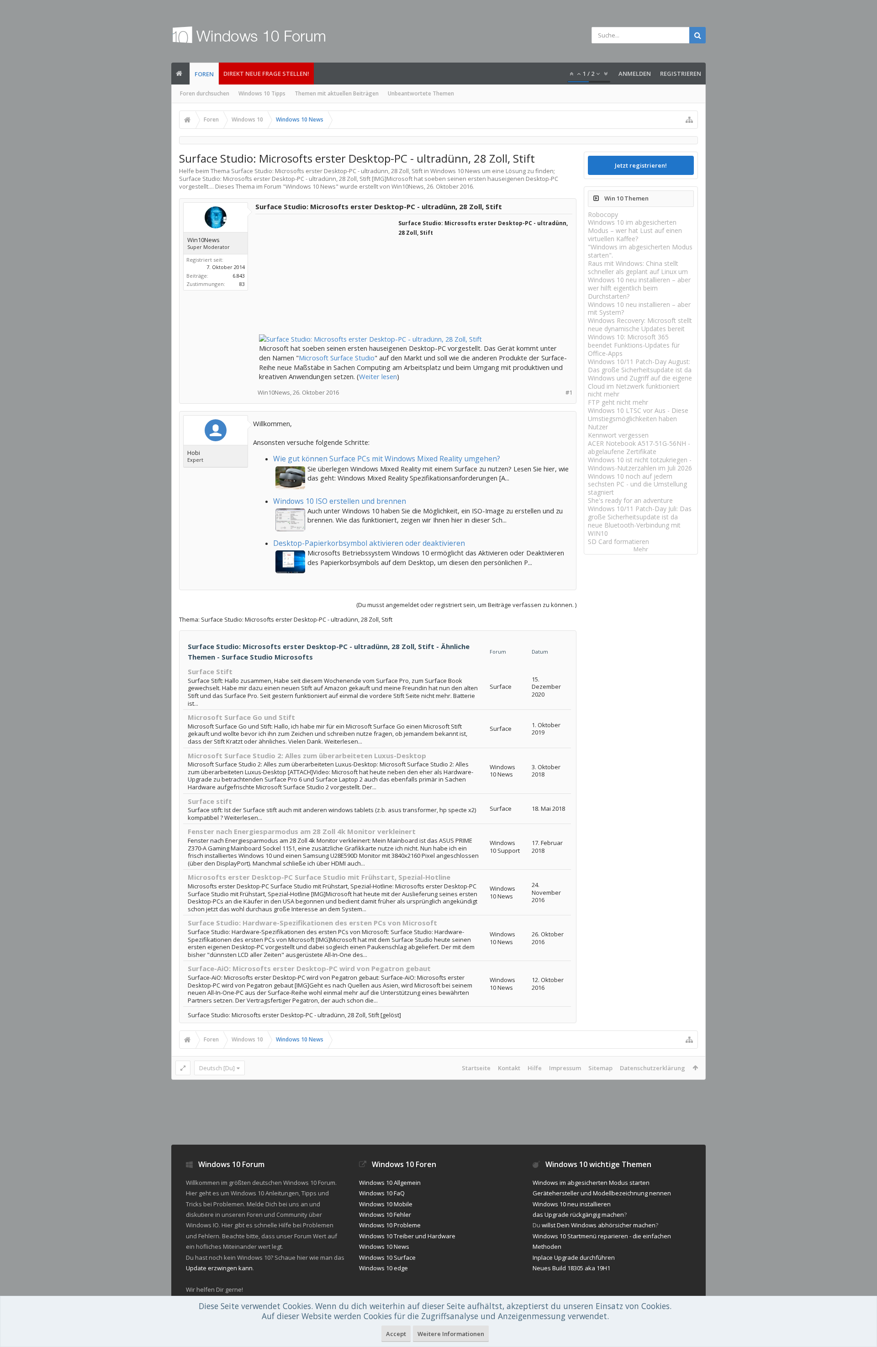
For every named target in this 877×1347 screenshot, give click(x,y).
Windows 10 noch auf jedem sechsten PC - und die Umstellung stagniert (637, 484)
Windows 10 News (310, 186)
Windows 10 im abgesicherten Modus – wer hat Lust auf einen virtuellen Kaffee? (635, 230)
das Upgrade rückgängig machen (578, 1214)
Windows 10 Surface (387, 1257)
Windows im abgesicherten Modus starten (591, 1182)
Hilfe (535, 1068)
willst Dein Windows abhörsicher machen (598, 1225)
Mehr (641, 549)
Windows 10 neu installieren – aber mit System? (639, 308)
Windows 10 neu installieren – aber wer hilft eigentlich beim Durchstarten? (639, 288)
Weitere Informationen (450, 1334)
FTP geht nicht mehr (618, 402)
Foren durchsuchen (204, 93)
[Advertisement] (327, 275)
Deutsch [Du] (217, 1068)
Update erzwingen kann (219, 1268)
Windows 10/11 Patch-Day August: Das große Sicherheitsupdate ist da (640, 365)
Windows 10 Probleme (390, 1225)
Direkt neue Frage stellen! (266, 73)
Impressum (565, 1068)
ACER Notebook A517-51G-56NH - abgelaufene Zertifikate (639, 447)
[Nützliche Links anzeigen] (689, 119)
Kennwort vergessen (618, 435)
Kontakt (509, 1068)
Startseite (476, 1068)
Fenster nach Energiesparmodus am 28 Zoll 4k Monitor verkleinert (302, 831)
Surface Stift (210, 671)
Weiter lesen (378, 376)
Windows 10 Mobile (385, 1204)
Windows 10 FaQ (382, 1193)
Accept (396, 1334)
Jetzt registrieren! (641, 165)
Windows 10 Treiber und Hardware (407, 1236)
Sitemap (600, 1068)
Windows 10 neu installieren (572, 1204)
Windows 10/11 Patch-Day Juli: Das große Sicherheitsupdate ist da (640, 512)
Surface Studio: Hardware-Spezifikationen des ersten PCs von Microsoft (312, 922)
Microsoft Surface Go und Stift (241, 717)
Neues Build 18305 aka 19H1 (571, 1268)
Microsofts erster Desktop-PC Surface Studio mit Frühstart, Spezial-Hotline (319, 877)
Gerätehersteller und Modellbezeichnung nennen (602, 1193)
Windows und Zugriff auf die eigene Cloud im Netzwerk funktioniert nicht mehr (640, 386)
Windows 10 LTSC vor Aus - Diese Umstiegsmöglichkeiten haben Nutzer (638, 418)
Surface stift (210, 801)
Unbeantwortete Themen (421, 93)
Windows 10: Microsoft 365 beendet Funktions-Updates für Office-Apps (634, 345)
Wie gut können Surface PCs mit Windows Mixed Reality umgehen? (386, 459)
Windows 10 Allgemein (390, 1182)
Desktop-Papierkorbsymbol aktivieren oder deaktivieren (369, 543)
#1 (568, 392)
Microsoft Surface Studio (337, 357)
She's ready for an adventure (630, 500)
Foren (204, 74)
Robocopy (603, 214)
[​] (414, 300)
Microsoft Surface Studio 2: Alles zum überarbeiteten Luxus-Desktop (307, 755)
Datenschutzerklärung (652, 1068)
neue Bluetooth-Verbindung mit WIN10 (634, 529)
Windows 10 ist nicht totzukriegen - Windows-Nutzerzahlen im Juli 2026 (640, 463)
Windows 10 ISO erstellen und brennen (339, 501)
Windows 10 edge (383, 1268)
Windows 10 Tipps (261, 93)
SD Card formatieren (618, 541)
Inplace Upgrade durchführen (574, 1257)
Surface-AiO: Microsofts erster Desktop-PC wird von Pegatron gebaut (309, 968)
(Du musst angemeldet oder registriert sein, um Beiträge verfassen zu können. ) (466, 605)
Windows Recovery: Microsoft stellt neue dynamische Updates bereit (640, 324)
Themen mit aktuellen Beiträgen (337, 93)
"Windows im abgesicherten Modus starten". (640, 251)
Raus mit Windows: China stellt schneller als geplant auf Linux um (638, 267)
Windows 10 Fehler (385, 1214)
